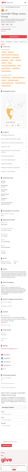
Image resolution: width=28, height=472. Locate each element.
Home (2, 7)
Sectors (3, 452)
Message (3, 423)
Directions (4, 322)
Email (2, 417)
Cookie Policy (15, 467)
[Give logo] (14, 460)
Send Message (14, 37)
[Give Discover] (7, 2)
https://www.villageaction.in (9, 348)
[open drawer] (25, 2)
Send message (6, 445)
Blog (2, 455)
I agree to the (10, 441)
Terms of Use (13, 441)
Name (2, 411)
